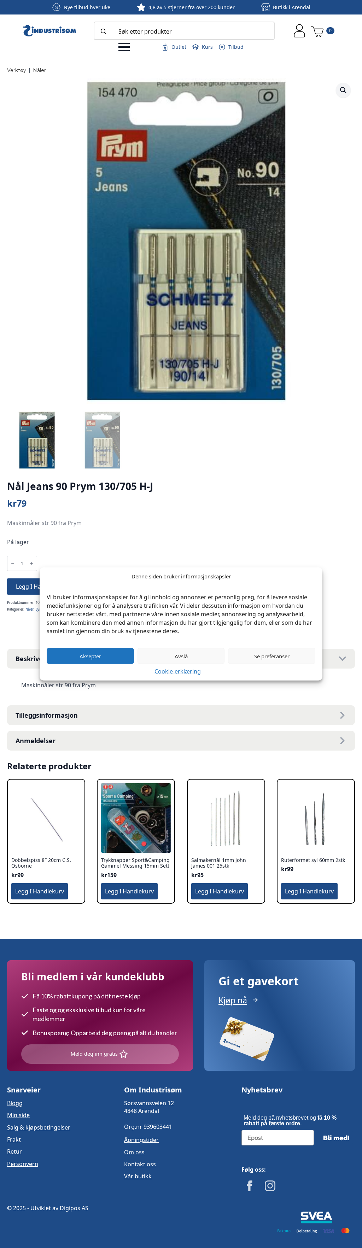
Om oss (134, 1152)
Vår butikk (138, 1176)
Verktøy (16, 70)
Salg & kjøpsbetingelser (38, 1127)
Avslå (181, 655)
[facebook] (249, 1186)
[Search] (103, 31)
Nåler (39, 70)
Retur (14, 1151)
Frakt (14, 1139)
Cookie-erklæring (177, 671)
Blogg (15, 1103)
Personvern (22, 1164)
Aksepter (90, 655)
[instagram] (270, 1186)
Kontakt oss (140, 1164)
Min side (18, 1115)
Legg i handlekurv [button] (39, 891)
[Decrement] (13, 564)
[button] (343, 90)
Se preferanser (272, 655)
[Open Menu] (124, 47)
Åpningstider (141, 1140)
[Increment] (31, 564)
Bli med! (336, 1137)
